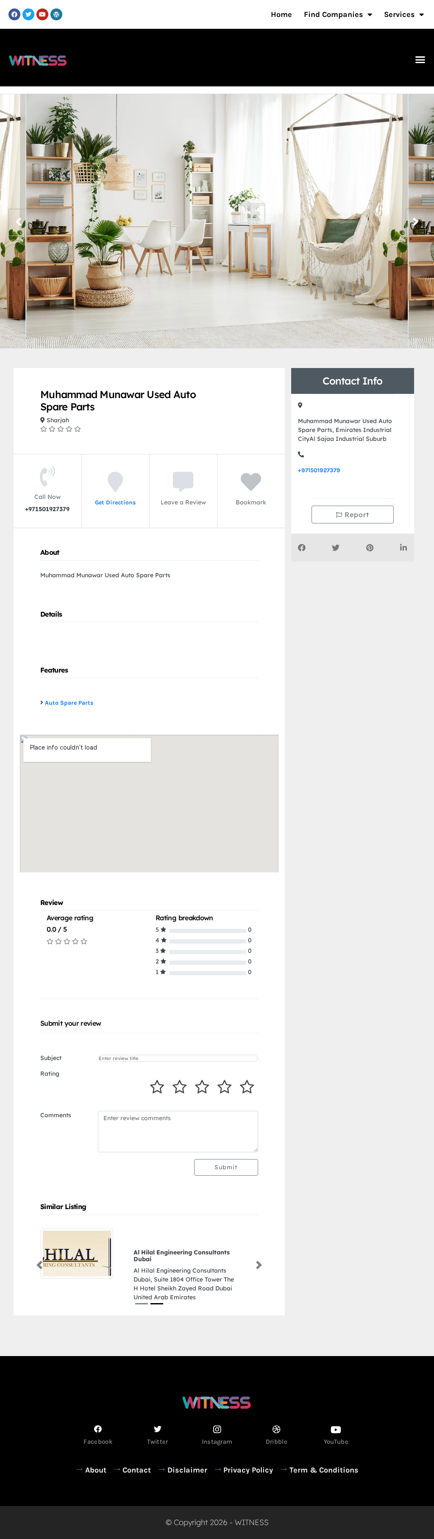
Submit (225, 1167)
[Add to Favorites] (251, 488)
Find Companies (333, 14)
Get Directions (115, 502)
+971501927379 (319, 470)
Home (281, 14)
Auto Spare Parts (69, 702)
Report (355, 514)
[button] (420, 60)
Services (399, 14)
